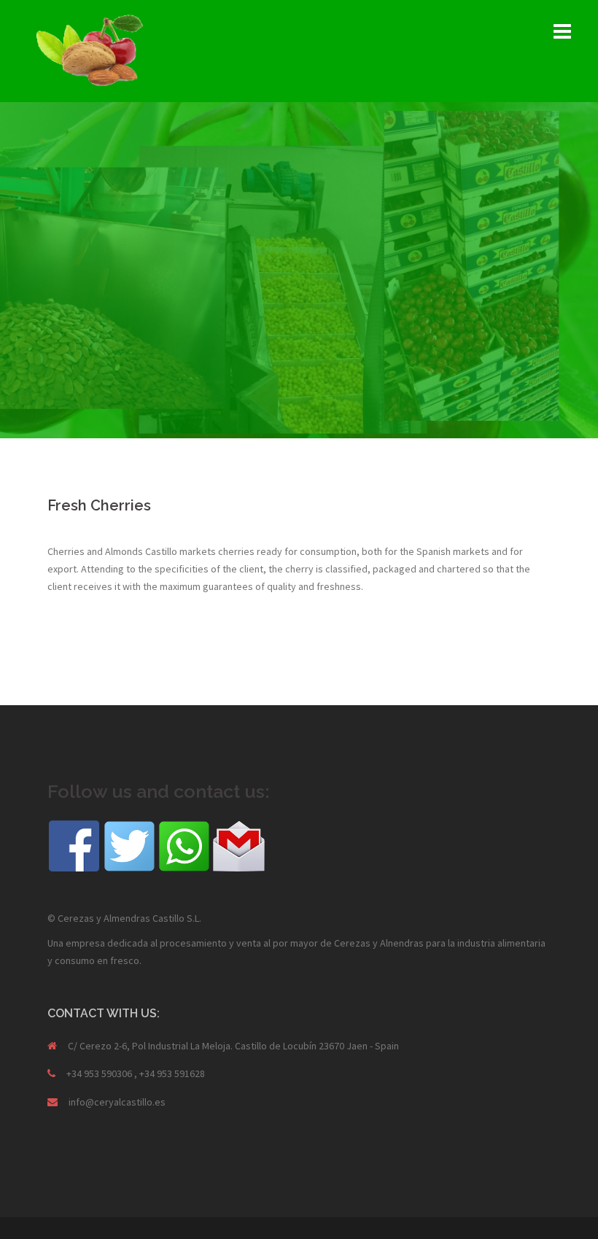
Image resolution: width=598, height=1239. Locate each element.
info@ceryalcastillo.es (117, 1101)
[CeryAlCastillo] (89, 49)
